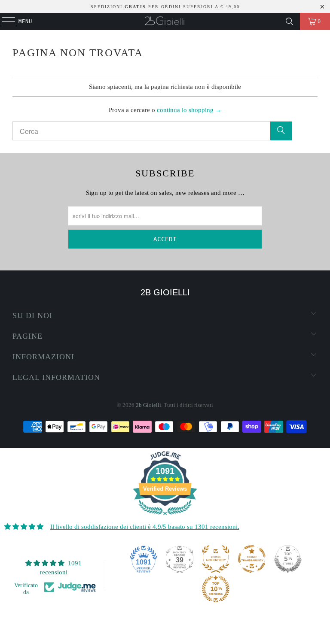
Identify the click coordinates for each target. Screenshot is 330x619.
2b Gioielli (148, 405)
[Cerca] (289, 21)
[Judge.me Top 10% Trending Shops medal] (215, 589)
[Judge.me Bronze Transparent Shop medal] (252, 559)
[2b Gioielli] (165, 21)
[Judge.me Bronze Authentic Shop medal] (215, 559)
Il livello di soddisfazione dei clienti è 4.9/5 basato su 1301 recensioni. (144, 526)
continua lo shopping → (189, 109)
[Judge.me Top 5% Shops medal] (288, 559)
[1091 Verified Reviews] (165, 516)
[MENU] (4, 21)
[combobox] (152, 130)
